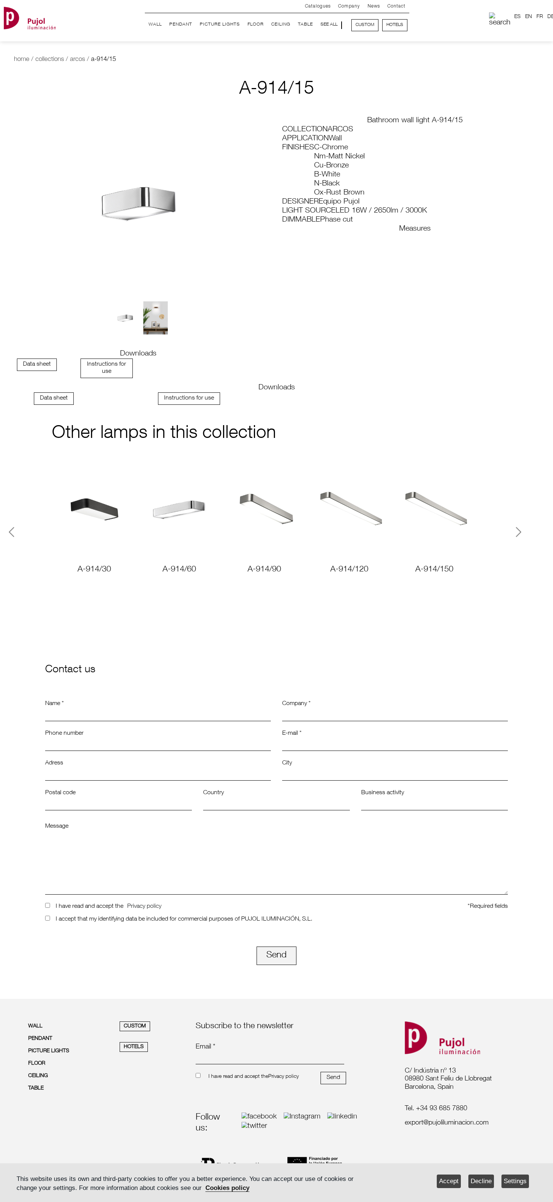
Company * (296, 704)
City (287, 763)
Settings (515, 1181)
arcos (77, 59)
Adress (54, 763)
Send (276, 955)
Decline (481, 1181)
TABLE (305, 24)
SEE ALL (329, 24)
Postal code (60, 793)
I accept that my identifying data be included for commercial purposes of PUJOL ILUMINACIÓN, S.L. (184, 919)
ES (517, 17)
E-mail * (292, 734)
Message (56, 827)
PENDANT (180, 24)
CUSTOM (365, 25)
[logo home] (30, 16)
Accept (449, 1181)
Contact (396, 6)
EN (528, 17)
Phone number (64, 734)
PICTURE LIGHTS (220, 24)
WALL (155, 24)
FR (539, 17)
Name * (54, 704)
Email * (205, 1047)
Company (349, 6)
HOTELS (394, 25)
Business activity (382, 793)
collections (49, 59)
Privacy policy (144, 906)
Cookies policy (227, 1187)
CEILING (280, 24)
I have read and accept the (89, 906)
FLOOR (256, 24)
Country (213, 793)
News (374, 6)
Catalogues (318, 6)
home (21, 59)
